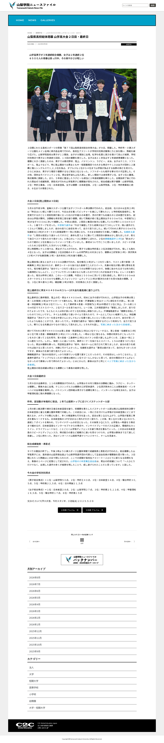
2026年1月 (34, 624)
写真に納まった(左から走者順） (116, 324)
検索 (153, 5)
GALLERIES (48, 20)
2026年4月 (34, 604)
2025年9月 (34, 651)
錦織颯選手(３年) (113, 238)
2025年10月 (35, 644)
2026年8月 (34, 577)
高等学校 (128, 44)
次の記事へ (127, 541)
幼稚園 (32, 701)
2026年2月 (34, 617)
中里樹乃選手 (64, 225)
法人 (31, 667)
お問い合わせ (42, 728)
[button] (70, 510)
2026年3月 (34, 611)
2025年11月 (35, 638)
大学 (31, 674)
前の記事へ (36, 541)
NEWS (32, 20)
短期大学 (33, 681)
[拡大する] (133, 72)
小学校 (32, 694)
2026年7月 (34, 584)
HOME (20, 20)
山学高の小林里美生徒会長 (83, 461)
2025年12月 (35, 631)
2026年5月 (34, 597)
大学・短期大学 (37, 707)
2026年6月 (34, 591)
